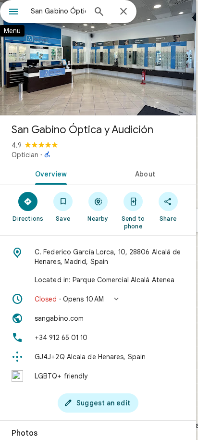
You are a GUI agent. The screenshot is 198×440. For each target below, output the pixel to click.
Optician (25, 155)
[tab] (49, 173)
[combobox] (58, 11)
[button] (98, 299)
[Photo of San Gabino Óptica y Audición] (98, 57)
